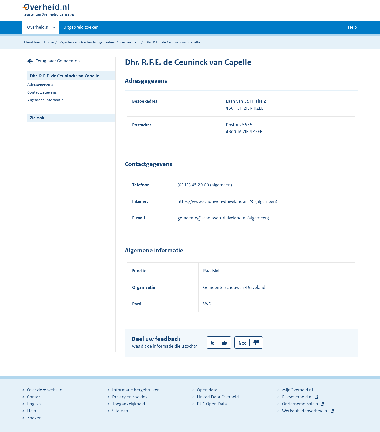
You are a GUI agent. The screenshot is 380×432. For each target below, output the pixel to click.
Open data (207, 390)
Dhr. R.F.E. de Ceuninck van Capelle (64, 76)
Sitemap (120, 411)
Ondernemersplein (300, 404)
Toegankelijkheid (128, 404)
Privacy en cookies (129, 397)
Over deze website (44, 390)
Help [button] (352, 27)
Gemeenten (129, 42)
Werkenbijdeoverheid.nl (305, 411)
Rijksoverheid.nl (297, 397)
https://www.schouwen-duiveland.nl (212, 201)
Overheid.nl (38, 29)
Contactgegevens (42, 92)
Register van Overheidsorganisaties (87, 42)
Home (49, 42)
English (34, 404)
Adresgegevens (40, 84)
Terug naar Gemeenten (58, 61)
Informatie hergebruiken (136, 390)
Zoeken (34, 418)
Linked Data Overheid (218, 397)
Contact (34, 397)
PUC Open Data (212, 404)
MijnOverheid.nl (297, 390)
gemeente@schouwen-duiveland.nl (212, 218)
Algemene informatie (45, 100)
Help (31, 411)
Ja (213, 343)
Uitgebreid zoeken (81, 27)
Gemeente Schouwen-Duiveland (234, 287)
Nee (242, 343)
